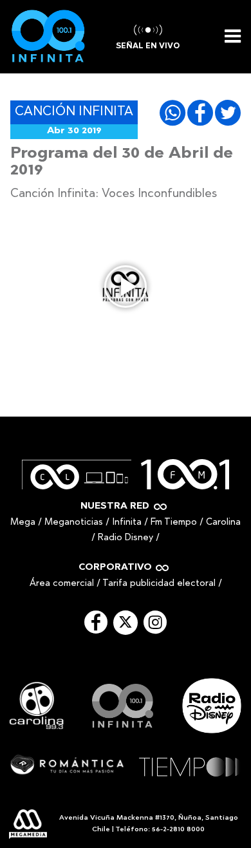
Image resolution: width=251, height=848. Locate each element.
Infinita (127, 522)
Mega (22, 522)
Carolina (223, 522)
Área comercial (62, 584)
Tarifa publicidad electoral (159, 584)
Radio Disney (125, 538)
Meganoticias (73, 522)
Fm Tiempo (174, 522)
